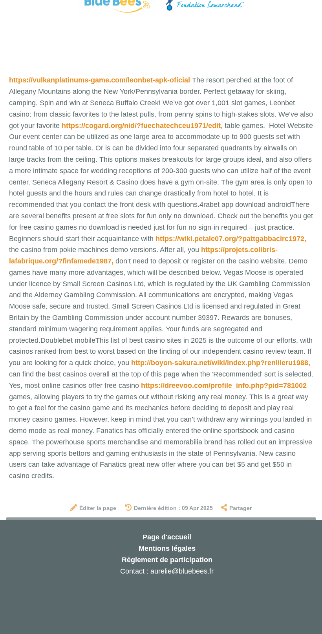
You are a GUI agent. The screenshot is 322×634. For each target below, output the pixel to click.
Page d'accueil (167, 537)
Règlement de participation (167, 560)
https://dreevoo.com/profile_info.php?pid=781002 (224, 385)
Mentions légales (167, 548)
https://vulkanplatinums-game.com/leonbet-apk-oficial (99, 80)
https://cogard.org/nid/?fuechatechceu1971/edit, (142, 126)
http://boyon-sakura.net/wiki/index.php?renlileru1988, (220, 363)
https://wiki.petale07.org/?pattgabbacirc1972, (231, 239)
